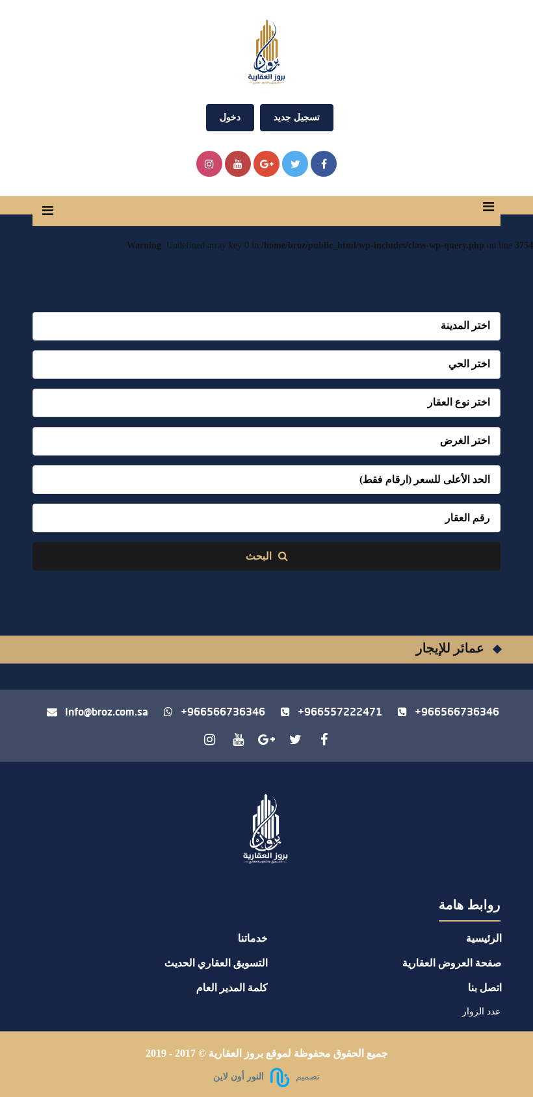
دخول (230, 117)
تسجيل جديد (297, 117)
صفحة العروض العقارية (452, 962)
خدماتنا (253, 938)
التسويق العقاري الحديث (216, 962)
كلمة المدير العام (232, 987)
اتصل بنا (485, 987)
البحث (260, 555)
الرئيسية (484, 938)
